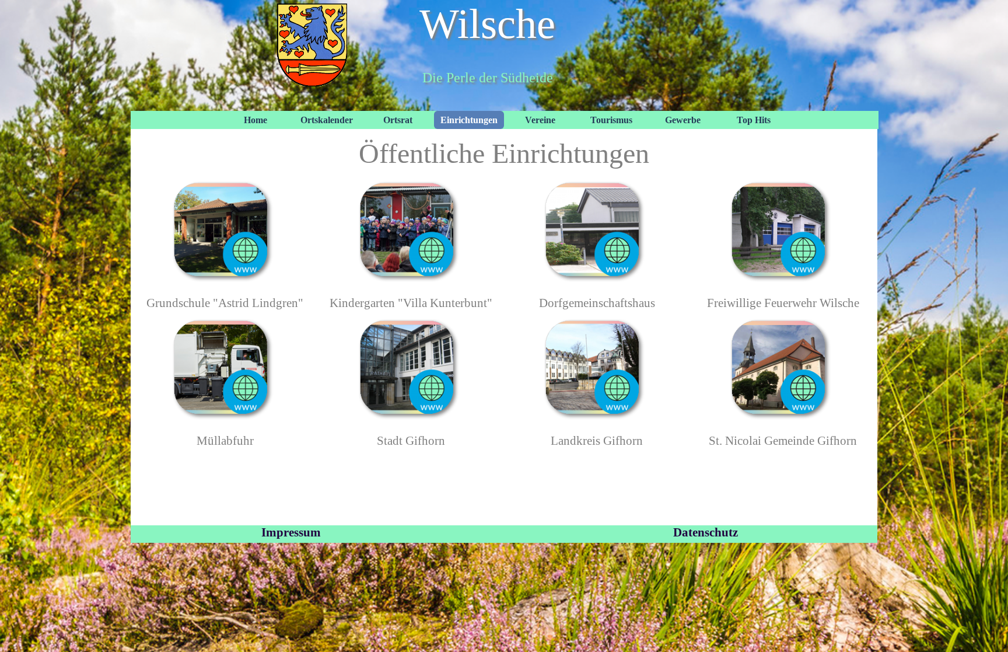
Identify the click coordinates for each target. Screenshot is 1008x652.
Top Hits (754, 120)
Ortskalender (326, 120)
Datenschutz (705, 532)
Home (255, 120)
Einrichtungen (469, 120)
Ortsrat (397, 120)
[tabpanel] (224, 303)
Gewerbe (683, 120)
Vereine (540, 120)
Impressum (291, 532)
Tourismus (611, 120)
